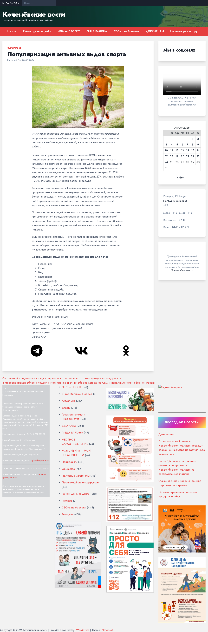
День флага (166, 434)
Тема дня (67, 514)
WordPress (82, 630)
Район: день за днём (37, 31)
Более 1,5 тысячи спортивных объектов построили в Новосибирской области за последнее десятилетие (177, 467)
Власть (66, 408)
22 (192, 156)
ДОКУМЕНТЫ (155, 31)
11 (171, 150)
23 (198, 156)
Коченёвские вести (33, 14)
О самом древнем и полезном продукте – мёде (177, 494)
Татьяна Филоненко (182, 270)
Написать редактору (183, 31)
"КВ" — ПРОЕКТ (72, 387)
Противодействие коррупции (81, 482)
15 (192, 150)
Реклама (67, 501)
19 (177, 156)
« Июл (180, 177)
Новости (11, 31)
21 (187, 156)
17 (166, 156)
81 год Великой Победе (77, 394)
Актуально (68, 401)
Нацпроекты (69, 462)
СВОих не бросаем (126, 31)
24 (166, 162)
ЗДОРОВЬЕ (14, 47)
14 (187, 150)
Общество (68, 469)
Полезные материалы (76, 476)
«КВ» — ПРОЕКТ (69, 31)
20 (182, 156)
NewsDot (107, 630)
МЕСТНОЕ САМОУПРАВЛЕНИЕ (75, 441)
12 (177, 150)
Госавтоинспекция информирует (73, 416)
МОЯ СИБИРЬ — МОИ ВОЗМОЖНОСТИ (76, 452)
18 (171, 156)
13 (182, 150)
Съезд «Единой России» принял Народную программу (179, 483)
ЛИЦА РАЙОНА (96, 31)
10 (166, 150)
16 (198, 150)
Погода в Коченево (175, 201)
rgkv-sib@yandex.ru (40, 460)
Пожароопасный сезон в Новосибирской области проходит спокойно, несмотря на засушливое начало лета (181, 447)
